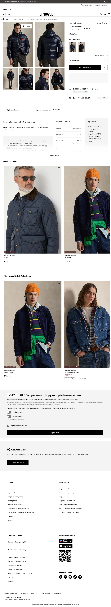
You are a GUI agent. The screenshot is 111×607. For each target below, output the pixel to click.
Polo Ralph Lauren (75, 23)
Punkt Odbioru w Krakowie (17, 562)
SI (21, 599)
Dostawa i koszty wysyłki (17, 542)
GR (12, 599)
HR (14, 599)
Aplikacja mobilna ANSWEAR (69, 505)
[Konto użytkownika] (100, 14)
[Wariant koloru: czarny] (81, 47)
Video (28, 26)
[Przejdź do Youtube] (70, 577)
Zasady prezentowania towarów (70, 508)
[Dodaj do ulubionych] (105, 67)
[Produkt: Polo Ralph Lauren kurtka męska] (32, 324)
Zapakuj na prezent (15, 569)
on (10, 9)
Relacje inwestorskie (15, 505)
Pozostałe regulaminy (66, 493)
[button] (88, 60)
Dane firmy (34, 593)
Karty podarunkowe (15, 565)
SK (23, 599)
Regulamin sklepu (65, 489)
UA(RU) (28, 599)
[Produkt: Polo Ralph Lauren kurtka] (32, 210)
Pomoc (10, 577)
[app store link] (65, 546)
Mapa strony (57, 593)
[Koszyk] (109, 14)
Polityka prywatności (10, 593)
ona (5, 9)
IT (17, 599)
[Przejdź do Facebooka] (60, 577)
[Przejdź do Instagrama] (65, 577)
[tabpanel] (55, 135)
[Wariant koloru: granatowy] (72, 47)
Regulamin (24, 593)
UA (25, 599)
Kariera (10, 520)
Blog (60, 497)
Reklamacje (12, 554)
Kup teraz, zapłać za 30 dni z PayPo (20, 573)
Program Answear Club (67, 501)
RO (20, 599)
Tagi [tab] (27, 110)
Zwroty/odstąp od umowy (17, 550)
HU (16, 599)
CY (8, 599)
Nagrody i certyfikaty (15, 497)
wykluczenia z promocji (53, 404)
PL (18, 599)
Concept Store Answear (16, 558)
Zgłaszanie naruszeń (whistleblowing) (21, 512)
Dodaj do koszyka (85, 68)
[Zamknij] (105, 1)
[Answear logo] (46, 14)
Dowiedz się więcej (17, 462)
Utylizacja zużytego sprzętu (69, 512)
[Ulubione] (105, 14)
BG (6, 599)
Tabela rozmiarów (101, 55)
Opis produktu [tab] (13, 110)
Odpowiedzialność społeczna (18, 508)
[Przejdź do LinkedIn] (80, 577)
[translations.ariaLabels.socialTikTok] (75, 577)
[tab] (48, 110)
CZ (10, 599)
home (5, 19)
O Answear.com (13, 489)
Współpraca (12, 501)
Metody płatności (14, 546)
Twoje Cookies (45, 593)
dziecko (6, 14)
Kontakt (11, 581)
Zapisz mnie (55, 433)
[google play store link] (65, 541)
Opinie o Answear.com (16, 493)
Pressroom (11, 516)
